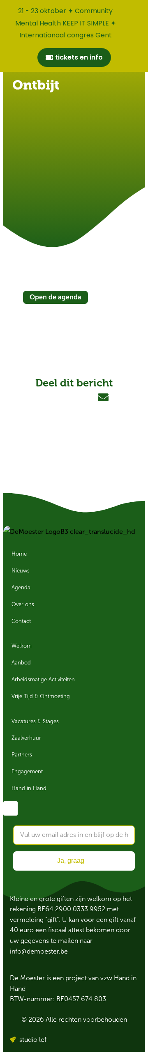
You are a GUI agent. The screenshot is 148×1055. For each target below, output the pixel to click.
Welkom (22, 646)
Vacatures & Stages (35, 721)
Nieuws (21, 571)
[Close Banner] (140, 9)
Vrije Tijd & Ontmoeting (41, 696)
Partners (22, 755)
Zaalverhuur (26, 738)
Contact (21, 621)
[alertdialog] (74, 36)
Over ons (23, 604)
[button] (45, 397)
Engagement (27, 772)
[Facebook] (10, 808)
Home (19, 554)
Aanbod (21, 663)
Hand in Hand (29, 788)
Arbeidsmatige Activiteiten (43, 680)
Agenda (21, 588)
